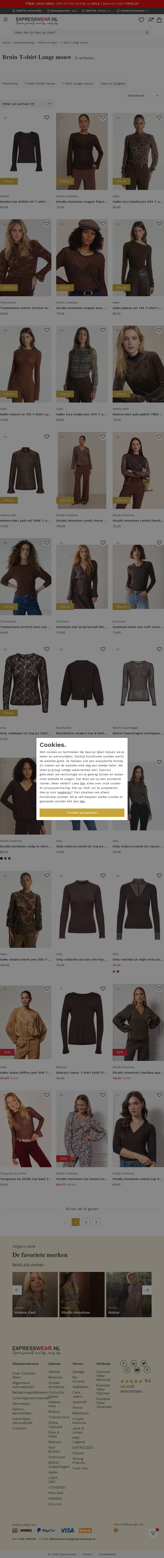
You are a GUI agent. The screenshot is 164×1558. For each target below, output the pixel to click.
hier (83, 783)
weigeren (64, 792)
